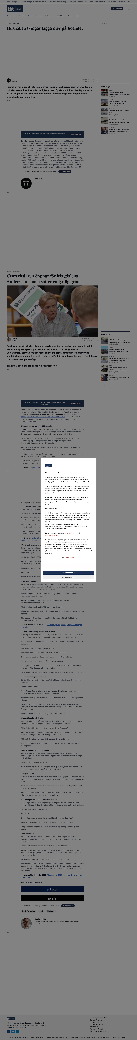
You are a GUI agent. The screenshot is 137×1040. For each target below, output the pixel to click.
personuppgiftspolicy (51, 535)
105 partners (71, 557)
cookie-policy (71, 533)
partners (48, 493)
